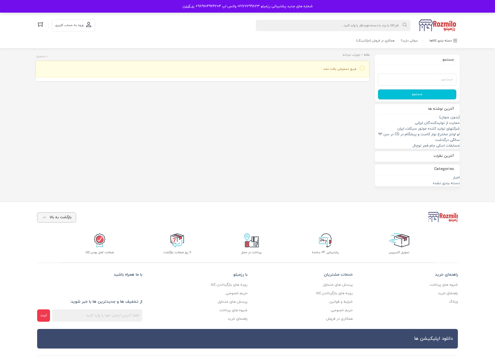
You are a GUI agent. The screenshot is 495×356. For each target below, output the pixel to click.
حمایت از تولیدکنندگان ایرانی (437, 123)
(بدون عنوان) (449, 117)
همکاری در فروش (339, 318)
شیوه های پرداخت (444, 284)
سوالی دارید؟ (409, 41)
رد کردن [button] (188, 6)
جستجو (417, 94)
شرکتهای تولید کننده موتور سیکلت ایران (428, 128)
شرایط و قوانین (341, 301)
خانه (367, 55)
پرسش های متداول (338, 284)
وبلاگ (453, 301)
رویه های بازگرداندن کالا (334, 293)
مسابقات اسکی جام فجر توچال (436, 145)
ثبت (43, 315)
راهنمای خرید (448, 293)
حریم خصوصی (342, 310)
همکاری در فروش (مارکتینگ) (375, 41)
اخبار (456, 177)
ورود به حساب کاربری (69, 25)
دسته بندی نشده (446, 183)
